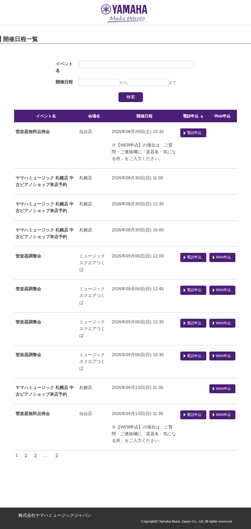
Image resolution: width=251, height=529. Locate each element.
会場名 (94, 116)
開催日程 (144, 116)
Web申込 (222, 116)
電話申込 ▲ (193, 116)
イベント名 (46, 116)
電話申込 (194, 133)
